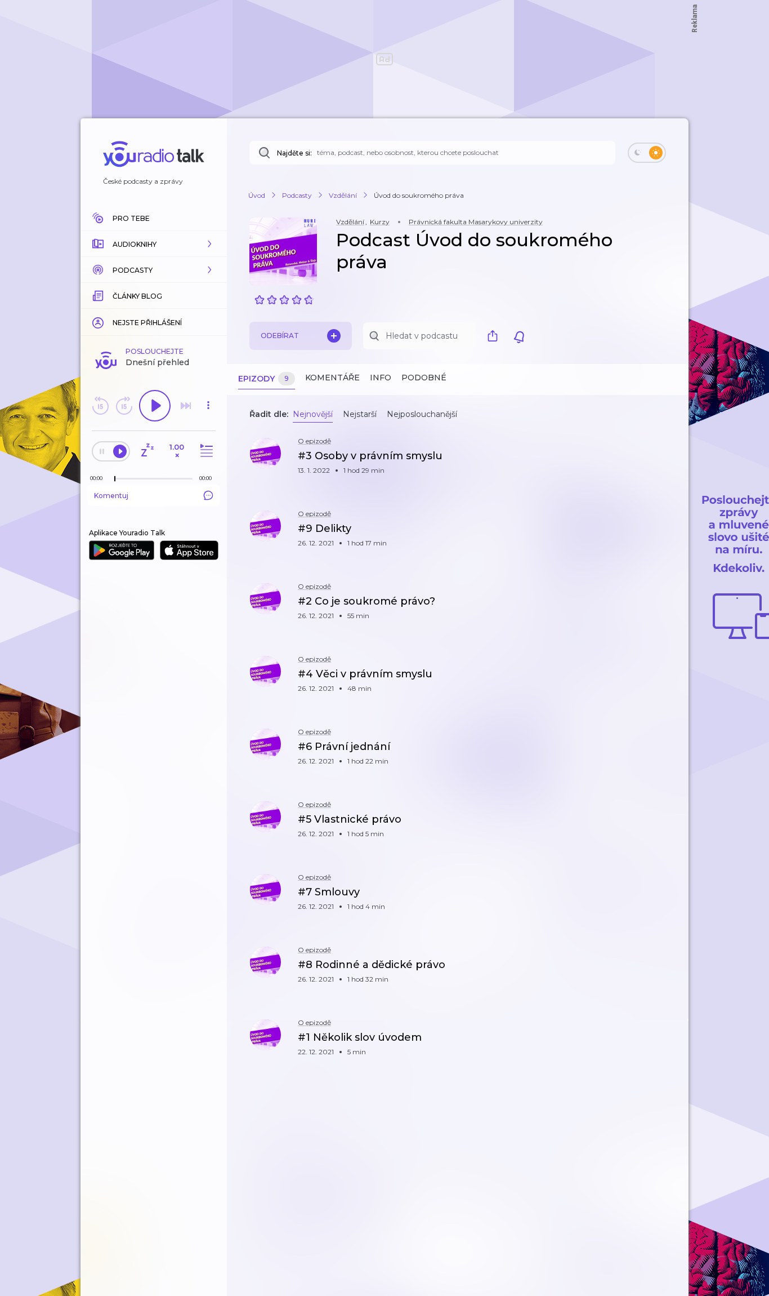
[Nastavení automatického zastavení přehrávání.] (147, 451)
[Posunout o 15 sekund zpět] (100, 406)
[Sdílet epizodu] (666, 461)
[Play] (155, 406)
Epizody (263, 379)
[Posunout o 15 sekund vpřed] (124, 406)
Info (380, 377)
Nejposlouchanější (422, 414)
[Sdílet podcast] (495, 336)
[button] (154, 244)
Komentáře (332, 377)
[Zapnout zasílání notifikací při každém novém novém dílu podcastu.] (519, 336)
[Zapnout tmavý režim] (647, 153)
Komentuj (111, 495)
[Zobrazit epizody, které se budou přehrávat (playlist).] (205, 451)
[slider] (114, 479)
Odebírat (280, 335)
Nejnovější (313, 414)
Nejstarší (360, 414)
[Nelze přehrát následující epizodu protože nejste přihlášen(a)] (186, 406)
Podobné (423, 377)
